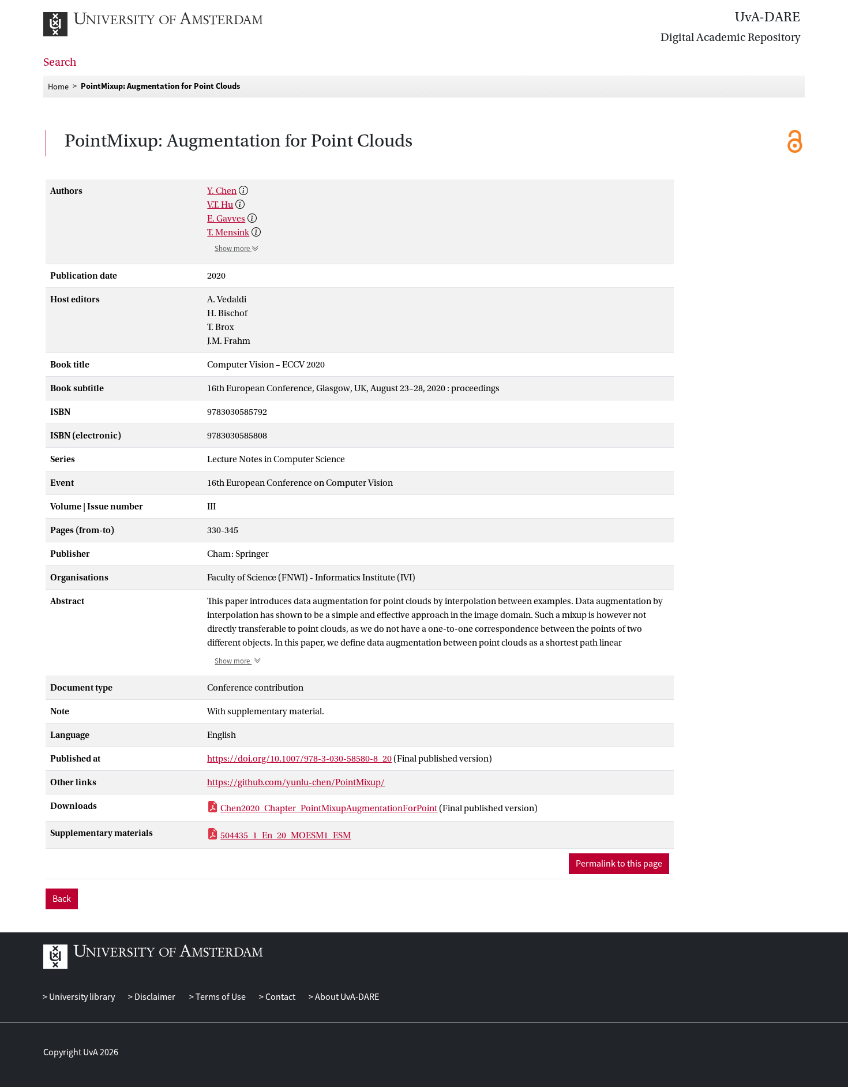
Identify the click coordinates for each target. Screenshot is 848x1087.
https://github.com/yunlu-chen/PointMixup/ (296, 782)
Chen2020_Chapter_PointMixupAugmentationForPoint (328, 808)
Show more (233, 248)
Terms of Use (219, 997)
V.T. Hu (220, 205)
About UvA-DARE (346, 997)
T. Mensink (228, 232)
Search (60, 62)
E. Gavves (226, 218)
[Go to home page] (165, 24)
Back (61, 899)
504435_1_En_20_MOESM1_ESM (285, 835)
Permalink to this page (619, 863)
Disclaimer (154, 997)
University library (81, 997)
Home (58, 86)
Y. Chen (222, 191)
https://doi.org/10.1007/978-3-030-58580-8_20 (299, 759)
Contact (279, 997)
